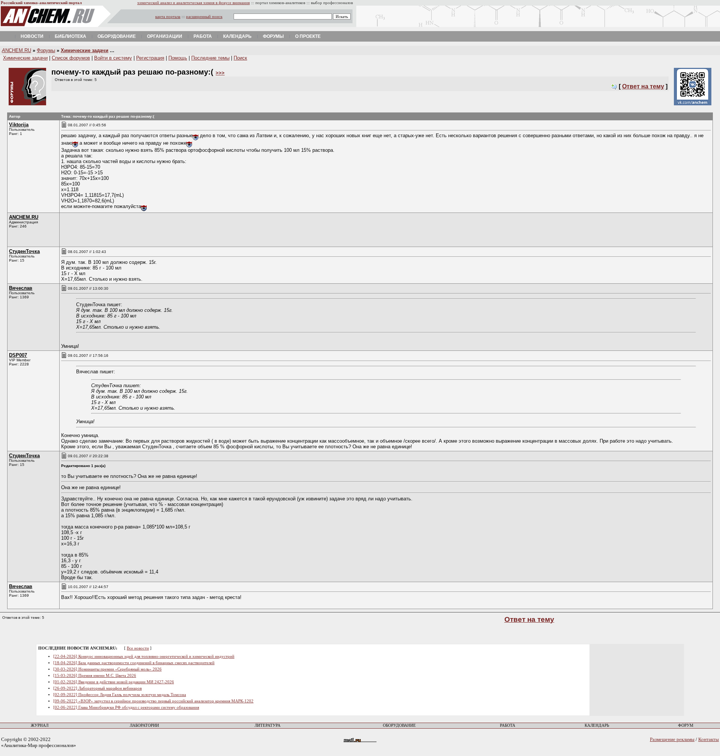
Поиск (240, 58)
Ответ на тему (643, 86)
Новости (32, 36)
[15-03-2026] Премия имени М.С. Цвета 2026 (94, 676)
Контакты (708, 739)
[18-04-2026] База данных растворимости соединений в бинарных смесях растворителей (133, 663)
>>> (220, 73)
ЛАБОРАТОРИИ (144, 725)
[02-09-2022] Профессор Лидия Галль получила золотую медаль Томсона (119, 695)
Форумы (273, 36)
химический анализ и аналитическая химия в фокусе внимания (193, 3)
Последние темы (210, 58)
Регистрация (150, 58)
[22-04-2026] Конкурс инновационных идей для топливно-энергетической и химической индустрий (143, 656)
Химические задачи (84, 50)
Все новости (138, 648)
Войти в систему (113, 58)
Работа (203, 36)
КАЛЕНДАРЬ (597, 725)
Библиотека (70, 36)
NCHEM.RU (16, 50)
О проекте (308, 36)
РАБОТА (507, 725)
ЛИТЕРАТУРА (267, 725)
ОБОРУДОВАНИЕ (399, 725)
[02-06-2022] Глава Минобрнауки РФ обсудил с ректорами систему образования (126, 707)
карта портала (167, 17)
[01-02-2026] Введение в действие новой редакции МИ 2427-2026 (113, 682)
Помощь (177, 58)
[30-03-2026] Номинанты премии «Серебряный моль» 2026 (107, 669)
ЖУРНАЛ (39, 725)
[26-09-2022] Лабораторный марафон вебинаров (97, 688)
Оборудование (117, 36)
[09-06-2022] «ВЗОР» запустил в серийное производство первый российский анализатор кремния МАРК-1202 (153, 701)
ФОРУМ (685, 725)
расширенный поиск (204, 17)
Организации (164, 36)
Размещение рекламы (672, 739)
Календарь (237, 36)
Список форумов (71, 58)
